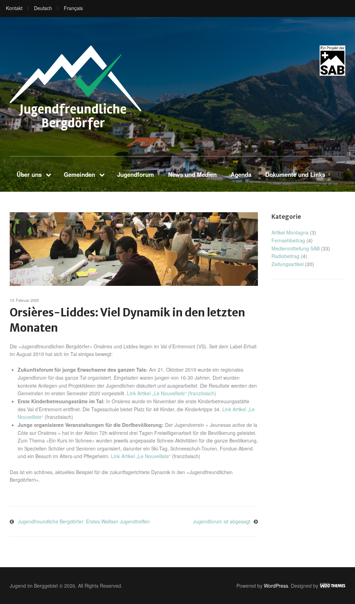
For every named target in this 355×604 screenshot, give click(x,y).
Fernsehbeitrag (288, 240)
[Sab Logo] (332, 60)
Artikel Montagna (290, 232)
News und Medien (192, 174)
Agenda (241, 174)
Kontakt (14, 8)
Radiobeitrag (285, 256)
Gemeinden (79, 174)
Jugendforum (135, 174)
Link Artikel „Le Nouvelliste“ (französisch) (171, 393)
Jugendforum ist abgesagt (221, 521)
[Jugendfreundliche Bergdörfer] (75, 88)
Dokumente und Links (295, 174)
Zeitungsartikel (287, 263)
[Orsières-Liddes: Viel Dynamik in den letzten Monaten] (134, 249)
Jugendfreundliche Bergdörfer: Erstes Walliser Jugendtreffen (84, 521)
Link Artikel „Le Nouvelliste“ (141, 456)
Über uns (29, 174)
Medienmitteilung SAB (295, 248)
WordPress (276, 585)
